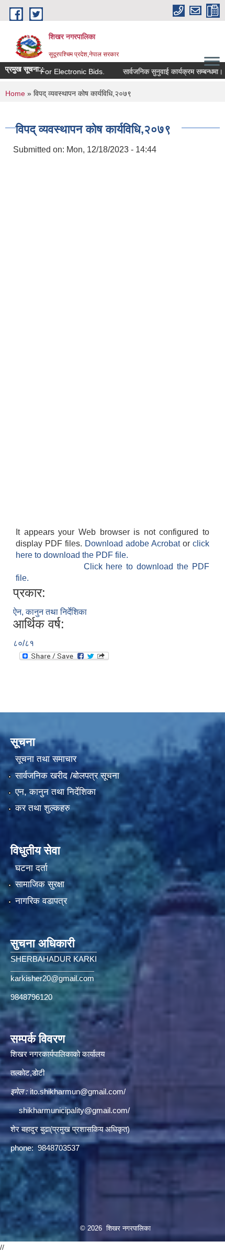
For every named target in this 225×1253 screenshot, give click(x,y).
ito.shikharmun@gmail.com (76, 1091)
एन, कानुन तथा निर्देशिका (55, 792)
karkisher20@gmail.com (52, 978)
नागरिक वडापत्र (41, 901)
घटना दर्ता (31, 868)
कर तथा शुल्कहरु (42, 808)
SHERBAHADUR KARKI (53, 958)
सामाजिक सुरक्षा (39, 884)
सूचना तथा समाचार (45, 759)
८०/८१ (23, 643)
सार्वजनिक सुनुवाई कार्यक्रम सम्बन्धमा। (163, 71)
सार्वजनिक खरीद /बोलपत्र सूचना (67, 776)
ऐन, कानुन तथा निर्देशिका (50, 611)
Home (15, 93)
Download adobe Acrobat (134, 543)
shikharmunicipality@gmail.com (73, 1110)
